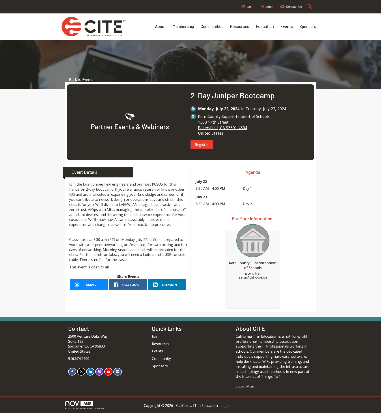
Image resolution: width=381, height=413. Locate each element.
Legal (225, 405)
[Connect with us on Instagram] (99, 372)
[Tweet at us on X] (81, 372)
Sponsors (307, 26)
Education (265, 26)
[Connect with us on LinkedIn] (90, 372)
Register (202, 144)
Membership (183, 26)
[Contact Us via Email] (117, 372)
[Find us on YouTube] (108, 372)
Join (155, 336)
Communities (212, 26)
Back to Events (81, 79)
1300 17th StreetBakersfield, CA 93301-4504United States (222, 127)
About (160, 26)
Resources (239, 26)
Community (161, 358)
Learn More (245, 386)
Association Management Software (85, 408)
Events (286, 26)
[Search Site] (310, 6)
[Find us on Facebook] (72, 372)
